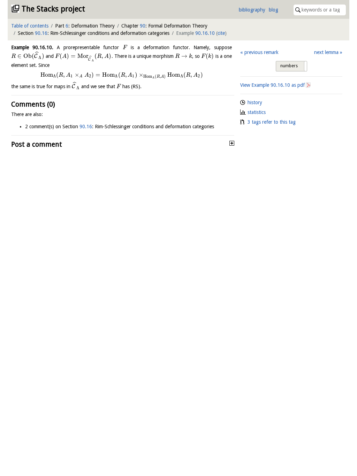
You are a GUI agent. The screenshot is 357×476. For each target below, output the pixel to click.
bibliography (252, 10)
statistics (257, 112)
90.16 (41, 33)
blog (273, 10)
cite (221, 33)
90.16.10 (205, 33)
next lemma (326, 52)
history (255, 102)
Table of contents (29, 26)
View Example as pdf (272, 85)
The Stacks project (53, 9)
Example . (32, 47)
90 (142, 26)
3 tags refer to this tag (272, 122)
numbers (289, 65)
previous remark (261, 52)
